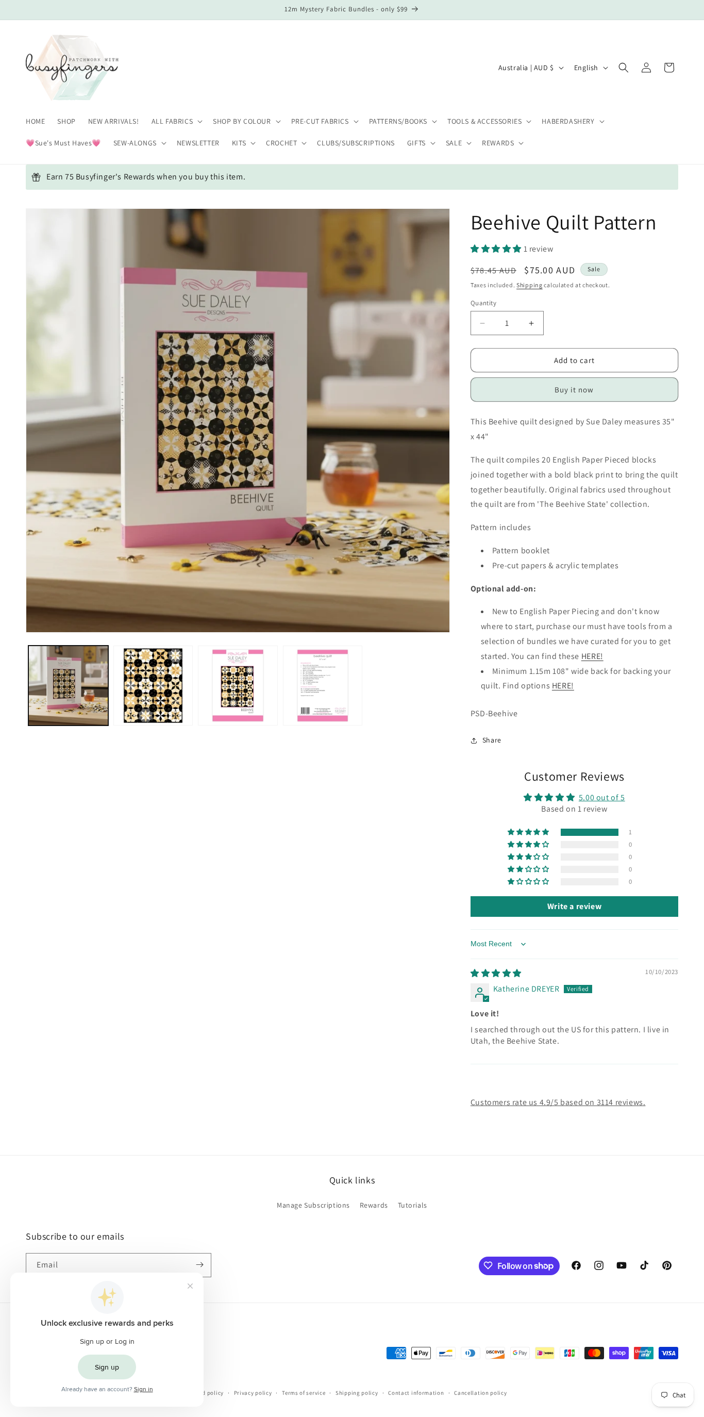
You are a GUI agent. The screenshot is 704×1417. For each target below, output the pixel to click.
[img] (496, 973)
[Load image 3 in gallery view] (238, 686)
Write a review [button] (574, 906)
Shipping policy (357, 1393)
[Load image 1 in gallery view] (68, 686)
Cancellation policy (480, 1393)
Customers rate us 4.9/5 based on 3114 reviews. (558, 1102)
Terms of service (303, 1393)
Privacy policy (253, 1393)
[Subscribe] (199, 1265)
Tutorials (412, 1205)
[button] (176, 121)
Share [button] (491, 740)
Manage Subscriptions (313, 1205)
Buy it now (574, 389)
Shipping (529, 285)
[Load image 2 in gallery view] (153, 686)
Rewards (374, 1205)
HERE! (592, 656)
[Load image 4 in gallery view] (323, 686)
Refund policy (205, 1393)
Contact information (416, 1393)
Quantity (483, 303)
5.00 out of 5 (602, 797)
